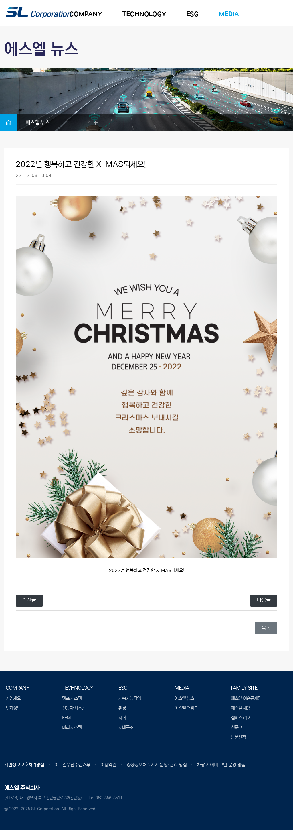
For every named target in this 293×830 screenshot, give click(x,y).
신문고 (236, 727)
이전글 (29, 600)
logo (39, 13)
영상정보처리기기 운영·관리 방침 (156, 764)
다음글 (264, 600)
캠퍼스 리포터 (242, 717)
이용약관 (108, 764)
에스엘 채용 (240, 708)
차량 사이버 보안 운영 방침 (221, 764)
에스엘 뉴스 (184, 698)
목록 (266, 628)
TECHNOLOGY (144, 14)
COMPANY (85, 14)
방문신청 (238, 737)
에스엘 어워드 (186, 708)
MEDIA (229, 14)
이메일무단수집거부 (72, 764)
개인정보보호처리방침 (24, 764)
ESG (192, 14)
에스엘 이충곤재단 (246, 698)
